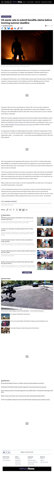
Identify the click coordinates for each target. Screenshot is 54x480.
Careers (42, 460)
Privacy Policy (6, 458)
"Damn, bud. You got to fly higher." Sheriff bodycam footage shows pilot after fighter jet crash (29, 321)
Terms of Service (6, 460)
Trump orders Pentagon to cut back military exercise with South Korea (24, 328)
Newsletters (18, 460)
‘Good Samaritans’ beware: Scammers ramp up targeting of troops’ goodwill (17, 240)
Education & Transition (46, 1)
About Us (42, 458)
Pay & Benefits (30, 1)
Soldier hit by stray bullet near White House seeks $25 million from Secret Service (17, 262)
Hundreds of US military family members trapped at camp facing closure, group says (23, 387)
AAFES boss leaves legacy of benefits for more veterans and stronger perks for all (17, 218)
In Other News (5, 215)
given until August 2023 (44, 133)
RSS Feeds (17, 462)
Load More (27, 272)
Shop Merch (18, 464)
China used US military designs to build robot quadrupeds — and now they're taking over (22, 311)
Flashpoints (37, 1)
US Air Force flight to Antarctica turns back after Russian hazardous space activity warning (25, 399)
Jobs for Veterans (44, 462)
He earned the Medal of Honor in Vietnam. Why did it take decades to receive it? (22, 383)
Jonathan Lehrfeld (7, 25)
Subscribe (17, 458)
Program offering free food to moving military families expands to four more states (18, 251)
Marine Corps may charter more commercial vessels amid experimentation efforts (23, 396)
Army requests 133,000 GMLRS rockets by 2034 (20, 314)
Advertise (30, 458)
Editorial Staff (31, 464)
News (24, 1)
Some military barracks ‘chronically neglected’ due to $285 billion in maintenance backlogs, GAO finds (27, 391)
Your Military (6, 16)
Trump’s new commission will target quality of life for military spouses (17, 229)
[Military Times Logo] (17, 2)
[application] (27, 295)
